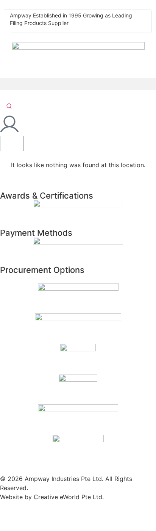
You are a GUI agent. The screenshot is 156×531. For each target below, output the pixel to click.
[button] (78, 84)
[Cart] (11, 143)
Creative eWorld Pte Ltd (68, 497)
